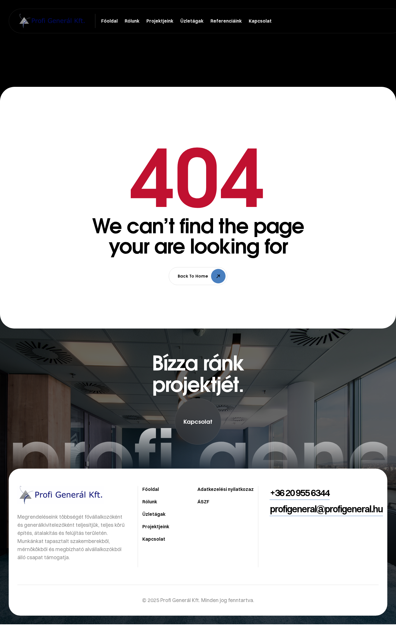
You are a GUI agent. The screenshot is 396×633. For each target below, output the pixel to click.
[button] (198, 421)
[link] (198, 469)
